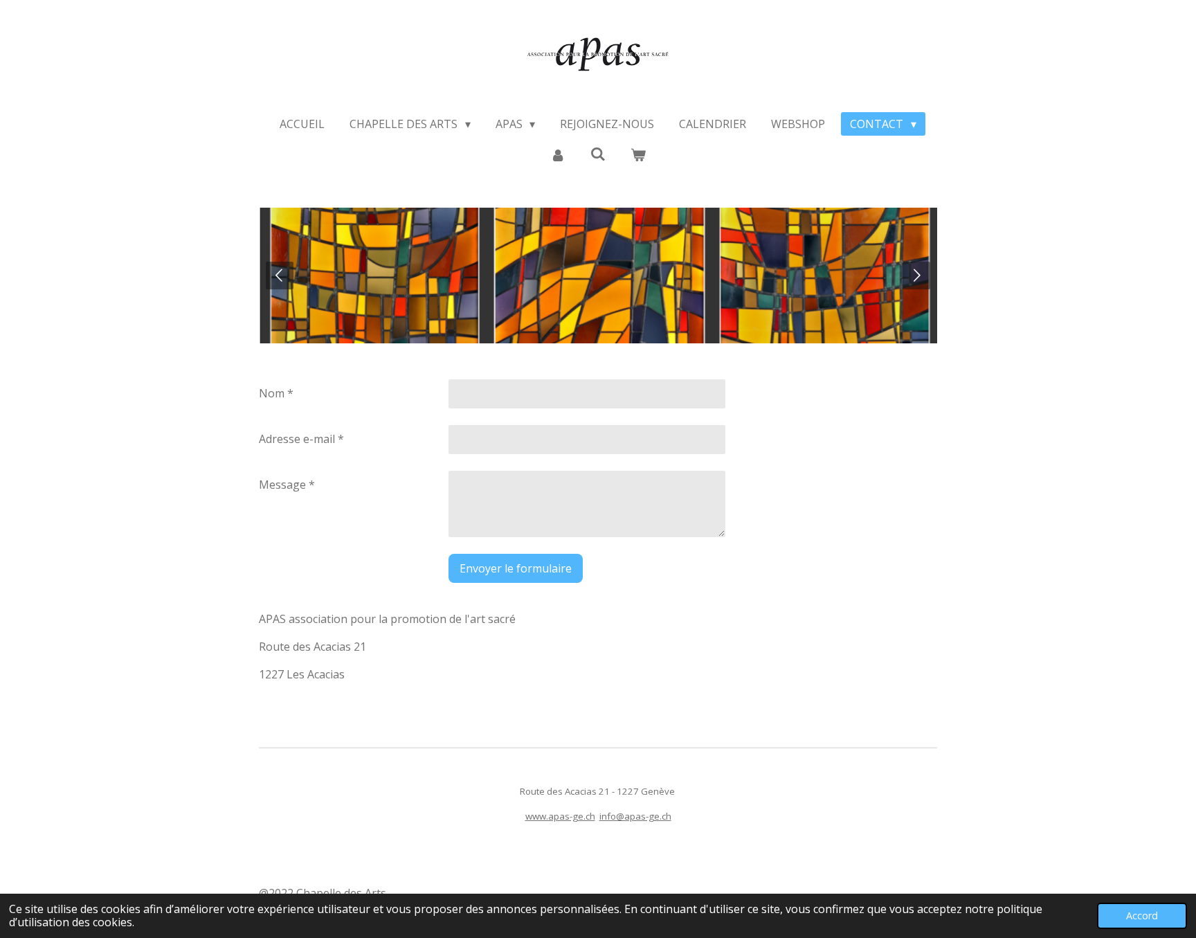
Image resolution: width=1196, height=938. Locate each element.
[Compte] (557, 154)
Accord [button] (1142, 915)
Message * (287, 484)
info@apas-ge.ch (635, 816)
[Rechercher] (598, 154)
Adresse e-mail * (301, 439)
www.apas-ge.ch (560, 816)
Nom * (276, 393)
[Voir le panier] (638, 154)
